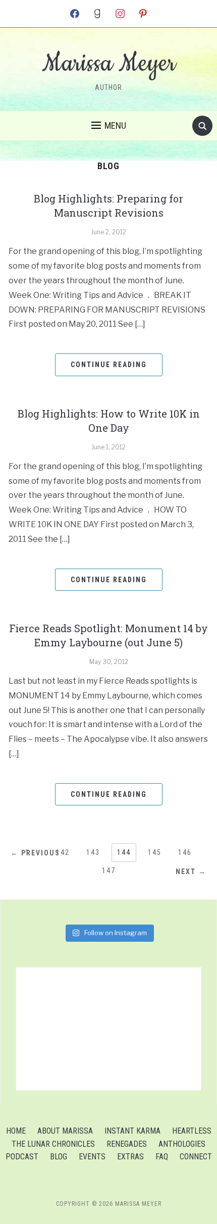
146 (185, 852)
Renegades (126, 1144)
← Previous (35, 853)
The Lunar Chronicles (53, 1144)
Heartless (191, 1131)
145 (154, 852)
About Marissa (65, 1131)
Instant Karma (132, 1131)
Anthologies (181, 1144)
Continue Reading (109, 365)
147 (109, 870)
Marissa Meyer (109, 63)
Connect (196, 1156)
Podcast (22, 1156)
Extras (130, 1156)
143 (93, 852)
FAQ (161, 1156)
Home (16, 1131)
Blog (58, 1156)
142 (63, 852)
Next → (191, 872)
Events (92, 1156)
